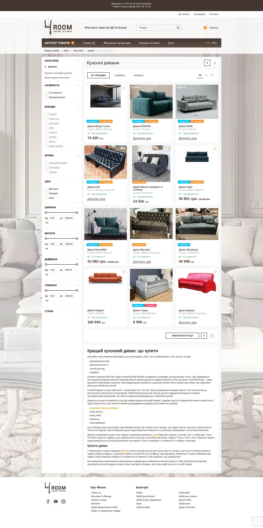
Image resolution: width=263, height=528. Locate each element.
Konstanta (54, 123)
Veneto (52, 141)
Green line (54, 119)
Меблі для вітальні (145, 496)
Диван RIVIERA (142, 126)
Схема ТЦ (89, 43)
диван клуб (93, 187)
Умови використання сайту (104, 507)
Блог (171, 43)
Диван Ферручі (95, 310)
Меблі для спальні (188, 496)
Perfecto (53, 132)
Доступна (53, 189)
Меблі (139, 492)
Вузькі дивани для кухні (57, 78)
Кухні (138, 503)
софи (155, 434)
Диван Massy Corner (98, 126)
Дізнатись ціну (142, 138)
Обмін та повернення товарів (105, 511)
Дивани (52, 67)
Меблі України (56, 146)
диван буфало (187, 310)
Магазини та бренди (117, 43)
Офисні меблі (143, 507)
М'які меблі (184, 492)
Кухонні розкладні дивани (58, 73)
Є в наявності (55, 93)
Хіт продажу (98, 75)
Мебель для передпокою (148, 500)
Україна (53, 172)
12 (200, 75)
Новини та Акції (149, 43)
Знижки (138, 75)
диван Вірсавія (141, 249)
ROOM (125, 451)
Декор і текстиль (187, 507)
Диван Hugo (185, 187)
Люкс (51, 198)
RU (215, 43)
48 (212, 75)
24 (206, 75)
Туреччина (54, 167)
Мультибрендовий (58, 163)
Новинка (120, 75)
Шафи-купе (184, 503)
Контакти (214, 14)
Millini (51, 128)
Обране (213, 28)
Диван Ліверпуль (188, 249)
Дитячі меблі (185, 500)
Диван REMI (186, 126)
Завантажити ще (182, 335)
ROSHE (52, 137)
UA (207, 43)
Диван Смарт (140, 310)
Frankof (52, 114)
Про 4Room (184, 14)
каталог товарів (57, 43)
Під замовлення (57, 97)
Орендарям (199, 14)
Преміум (53, 193)
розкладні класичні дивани (103, 408)
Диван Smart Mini (97, 249)
